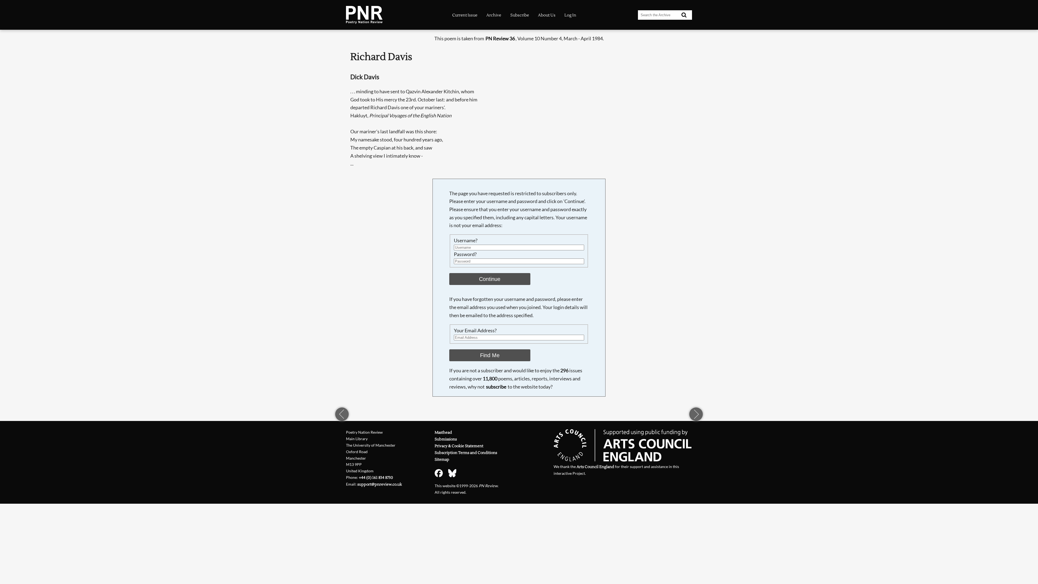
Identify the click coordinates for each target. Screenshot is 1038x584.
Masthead (443, 432)
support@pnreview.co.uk (379, 484)
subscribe (496, 387)
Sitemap (442, 459)
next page (696, 414)
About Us (546, 15)
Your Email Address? (475, 330)
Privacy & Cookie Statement (459, 446)
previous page (342, 414)
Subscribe (519, 15)
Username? (465, 240)
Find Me (490, 355)
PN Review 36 (500, 38)
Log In (570, 15)
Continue (489, 279)
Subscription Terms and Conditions (466, 452)
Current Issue (464, 15)
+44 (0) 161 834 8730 (376, 477)
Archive (493, 15)
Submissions (446, 439)
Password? (465, 254)
